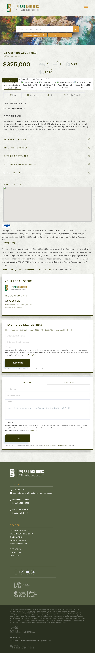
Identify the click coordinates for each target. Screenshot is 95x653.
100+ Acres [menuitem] (15, 556)
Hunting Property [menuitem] (19, 540)
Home (4, 270)
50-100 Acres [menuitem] (16, 552)
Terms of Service (63, 445)
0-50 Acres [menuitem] (15, 549)
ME (20, 270)
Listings (13, 270)
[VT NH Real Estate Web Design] (47, 647)
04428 (48, 270)
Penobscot (29, 270)
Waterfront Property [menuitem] (21, 534)
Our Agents (18, 308)
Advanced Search (33, 35)
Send (17, 438)
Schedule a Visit (68, 382)
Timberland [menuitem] (16, 537)
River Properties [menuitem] (18, 543)
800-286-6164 (14, 301)
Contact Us (9, 308)
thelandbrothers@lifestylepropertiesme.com (32, 493)
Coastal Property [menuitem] (19, 530)
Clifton (40, 270)
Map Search (58, 35)
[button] (76, 29)
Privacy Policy (9, 242)
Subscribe (18, 363)
